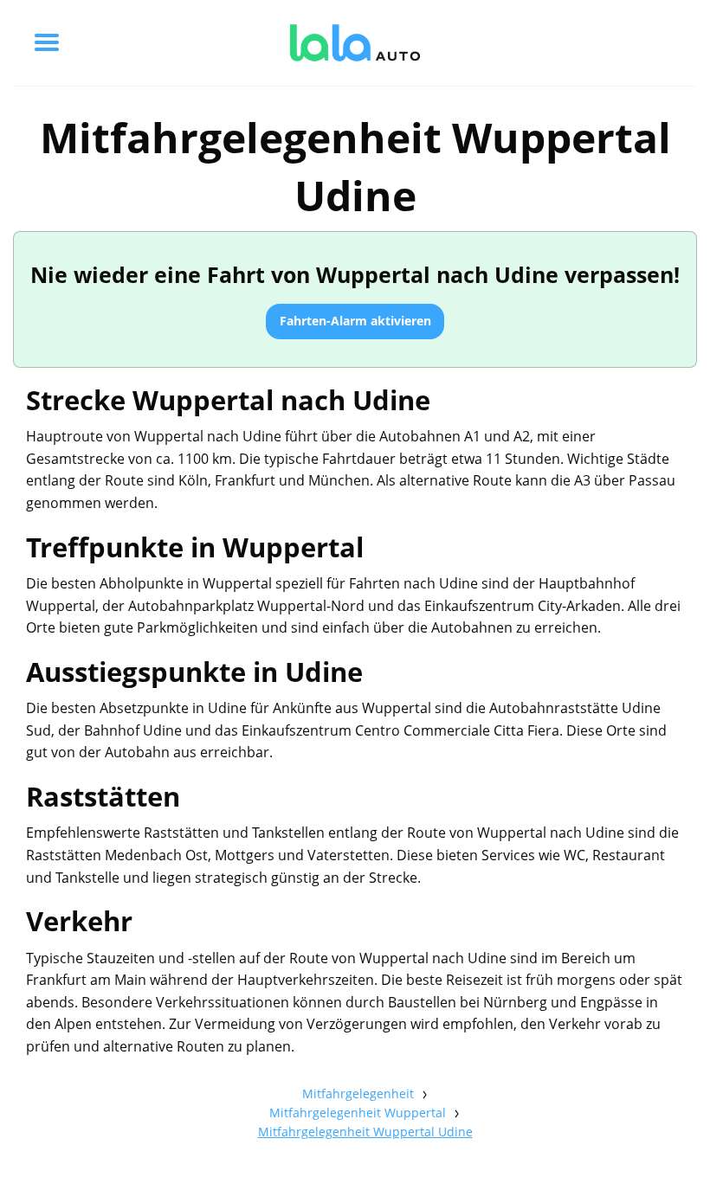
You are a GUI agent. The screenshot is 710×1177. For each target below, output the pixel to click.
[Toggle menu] (47, 42)
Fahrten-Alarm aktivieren (355, 320)
